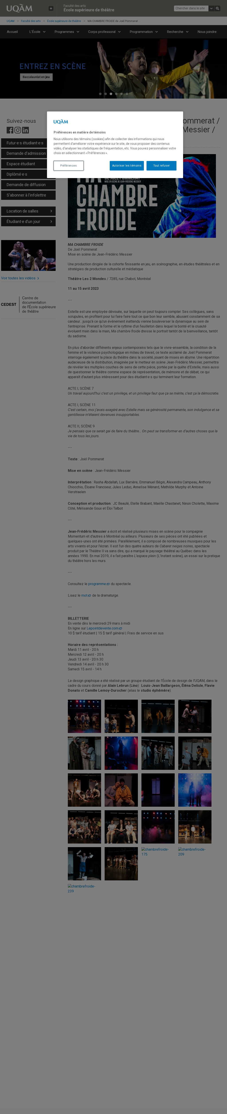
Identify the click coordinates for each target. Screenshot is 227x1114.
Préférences (68, 165)
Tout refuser (161, 165)
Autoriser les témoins (127, 165)
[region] (115, 144)
